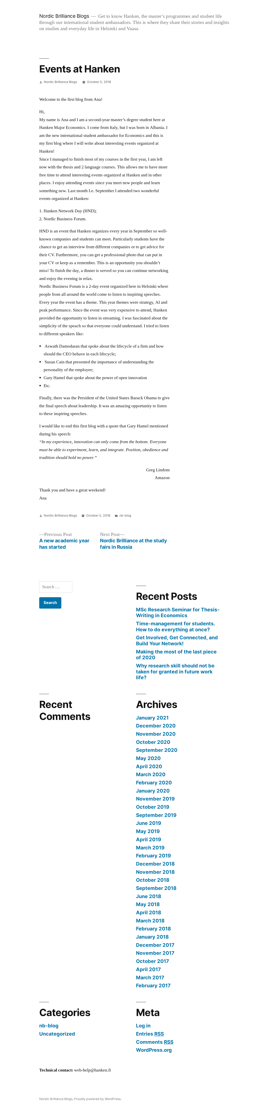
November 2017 (155, 953)
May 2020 (148, 758)
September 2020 (156, 750)
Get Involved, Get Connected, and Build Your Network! (177, 640)
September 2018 (156, 888)
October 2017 (152, 961)
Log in (143, 1026)
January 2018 (152, 937)
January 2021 (152, 718)
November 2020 (156, 734)
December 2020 (156, 726)
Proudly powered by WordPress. (97, 1099)
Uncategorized (57, 1034)
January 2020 (153, 791)
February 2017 (153, 985)
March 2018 (150, 921)
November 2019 (155, 799)
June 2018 (148, 896)
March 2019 (150, 848)
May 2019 (148, 831)
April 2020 (149, 766)
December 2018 (155, 864)
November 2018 (155, 872)
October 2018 (152, 880)
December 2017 (155, 945)
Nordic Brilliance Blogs (64, 16)
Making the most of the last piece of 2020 (176, 655)
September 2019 (156, 815)
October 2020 (153, 742)
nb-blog (125, 515)
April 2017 (148, 969)
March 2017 (150, 978)
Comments (154, 1042)
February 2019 (153, 856)
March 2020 (150, 774)
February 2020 (154, 783)
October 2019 (152, 807)
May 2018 (148, 904)
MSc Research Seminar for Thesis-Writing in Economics (178, 613)
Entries (150, 1034)
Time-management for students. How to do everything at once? (175, 627)
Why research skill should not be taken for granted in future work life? (175, 671)
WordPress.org (154, 1050)
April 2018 (148, 912)
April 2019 (148, 839)
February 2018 (153, 929)
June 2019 (148, 823)
